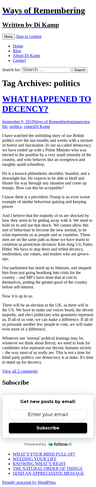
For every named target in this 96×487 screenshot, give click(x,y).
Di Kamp (42, 126)
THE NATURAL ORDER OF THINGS (47, 468)
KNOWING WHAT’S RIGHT (39, 463)
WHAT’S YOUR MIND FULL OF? (44, 454)
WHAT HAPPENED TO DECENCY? (46, 104)
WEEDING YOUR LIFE (35, 459)
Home (18, 46)
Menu (8, 37)
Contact (19, 60)
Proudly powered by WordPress (29, 482)
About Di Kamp (26, 55)
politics (16, 126)
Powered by (35, 444)
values (29, 126)
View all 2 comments (20, 371)
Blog (17, 51)
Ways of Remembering (53, 121)
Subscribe (48, 427)
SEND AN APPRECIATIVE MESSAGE (48, 473)
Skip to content (28, 36)
